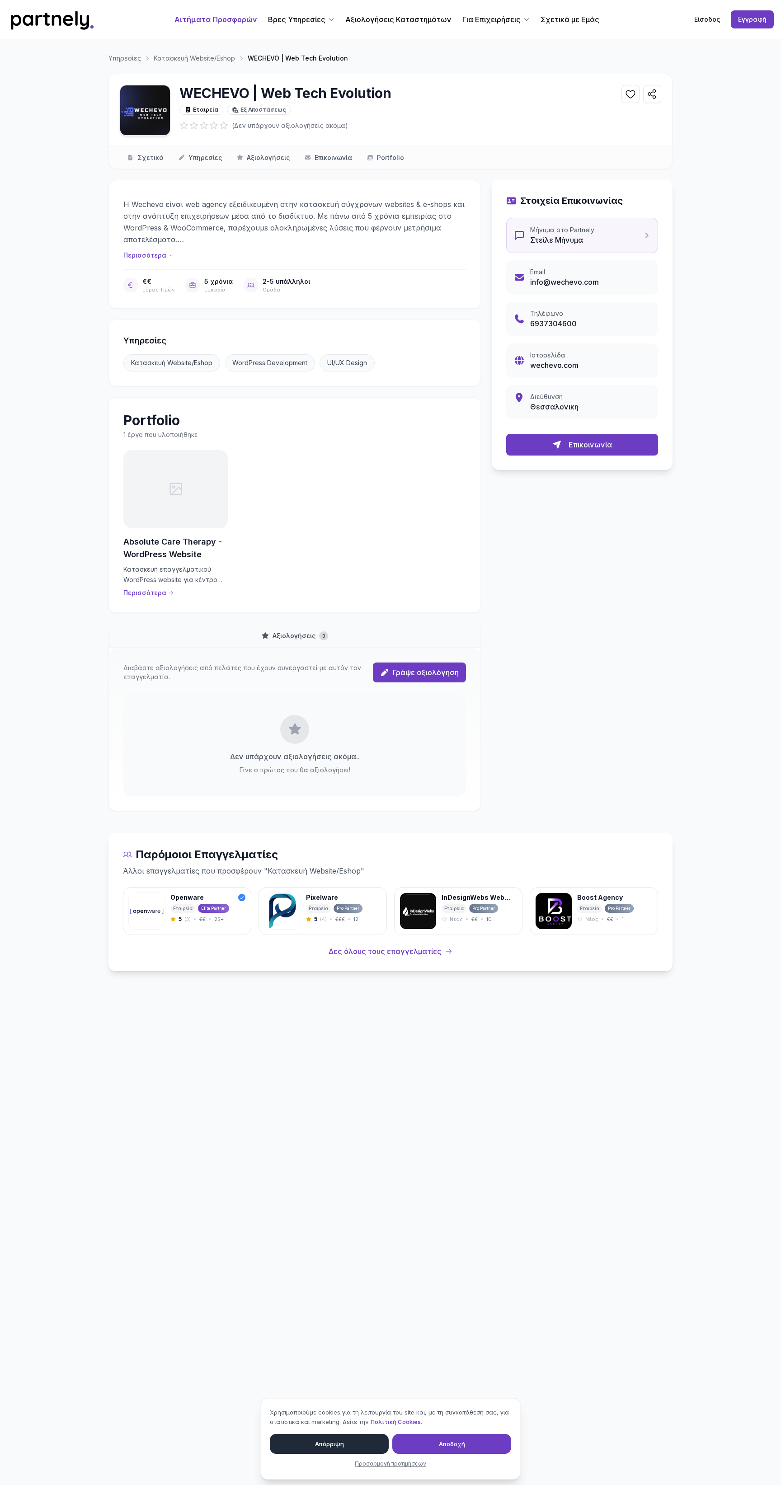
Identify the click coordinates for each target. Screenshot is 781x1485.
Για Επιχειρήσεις (491, 19)
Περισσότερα (144, 255)
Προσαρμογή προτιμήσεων (390, 1463)
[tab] (294, 636)
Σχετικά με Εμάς (570, 19)
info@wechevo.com (564, 282)
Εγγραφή (752, 19)
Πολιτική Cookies (396, 1421)
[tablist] (294, 636)
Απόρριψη (329, 1443)
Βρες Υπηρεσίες (296, 19)
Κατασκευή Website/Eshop (194, 58)
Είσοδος (707, 19)
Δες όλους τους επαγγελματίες (385, 951)
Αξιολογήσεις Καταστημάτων (398, 19)
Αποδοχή (452, 1443)
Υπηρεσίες (124, 58)
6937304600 (553, 323)
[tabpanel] (294, 729)
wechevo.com (554, 365)
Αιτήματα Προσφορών (215, 19)
